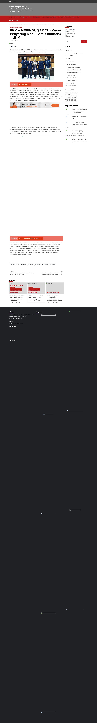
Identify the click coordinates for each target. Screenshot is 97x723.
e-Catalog (21, 17)
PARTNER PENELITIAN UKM (49, 17)
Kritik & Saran (36, 17)
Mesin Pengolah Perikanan (73, 67)
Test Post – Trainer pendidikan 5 (79, 116)
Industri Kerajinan (71, 64)
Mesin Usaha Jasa (13, 292)
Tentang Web (75, 17)
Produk (15, 17)
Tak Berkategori (69, 83)
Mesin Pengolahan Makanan (15, 288)
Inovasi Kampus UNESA (18, 7)
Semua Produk (69, 61)
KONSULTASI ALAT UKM (64, 17)
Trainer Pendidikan (70, 85)
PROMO (68, 58)
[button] (87, 19)
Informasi (12, 287)
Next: (51, 273)
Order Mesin (29, 17)
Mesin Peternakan (71, 77)
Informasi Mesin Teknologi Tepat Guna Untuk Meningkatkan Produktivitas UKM (79, 111)
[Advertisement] (36, 117)
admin (12, 40)
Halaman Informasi (13, 20)
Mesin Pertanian (70, 75)
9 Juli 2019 (16, 40)
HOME (10, 17)
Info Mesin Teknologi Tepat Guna (16, 285)
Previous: (22, 273)
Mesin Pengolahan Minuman (15, 27)
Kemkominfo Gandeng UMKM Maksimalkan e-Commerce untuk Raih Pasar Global (79, 124)
